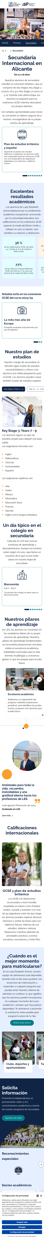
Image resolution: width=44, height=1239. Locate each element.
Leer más (6, 815)
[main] (22, 623)
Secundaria (31, 43)
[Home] (22, 4)
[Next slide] (41, 1164)
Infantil (5, 43)
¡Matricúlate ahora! (22, 1023)
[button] (24, 175)
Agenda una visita (13, 1118)
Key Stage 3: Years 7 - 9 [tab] (13, 389)
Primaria (17, 43)
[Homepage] (4, 51)
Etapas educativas (9, 51)
